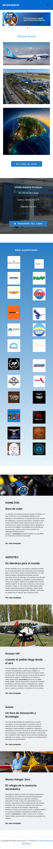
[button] (4, 19)
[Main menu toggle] (48, 5)
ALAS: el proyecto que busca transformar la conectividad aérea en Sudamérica (26, 126)
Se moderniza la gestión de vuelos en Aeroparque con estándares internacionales (26, 81)
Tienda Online (28, 213)
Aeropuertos (27, 96)
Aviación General (35, 141)
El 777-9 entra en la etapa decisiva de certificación (26, 48)
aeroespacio (10, 5)
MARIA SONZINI (35, 58)
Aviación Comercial (27, 61)
